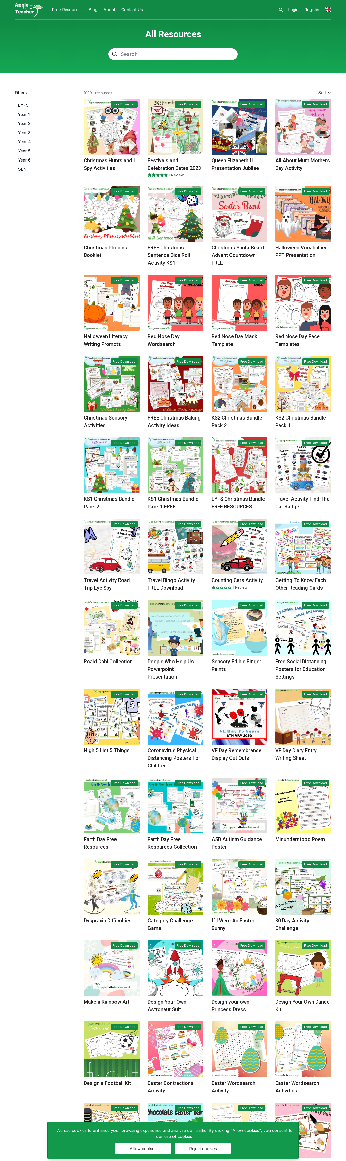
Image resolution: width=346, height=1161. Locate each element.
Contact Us (132, 9)
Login (293, 9)
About (109, 9)
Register (312, 9)
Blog (93, 9)
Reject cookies (203, 1148)
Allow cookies (143, 1148)
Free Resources (67, 9)
